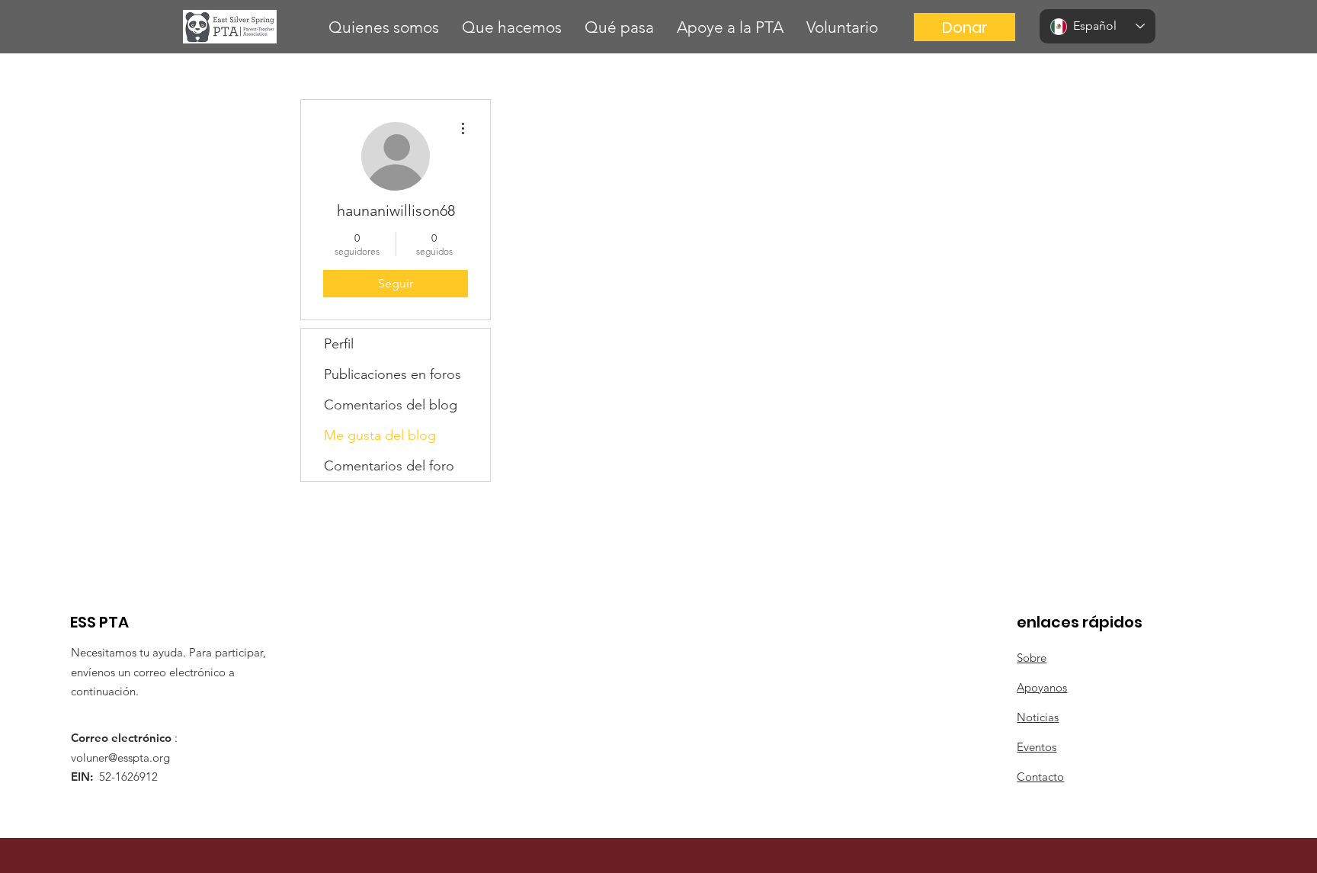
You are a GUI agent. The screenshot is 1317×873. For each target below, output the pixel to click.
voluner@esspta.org (120, 757)
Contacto (1040, 776)
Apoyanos (1042, 687)
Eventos (1036, 747)
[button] (383, 27)
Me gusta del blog (380, 435)
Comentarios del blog (390, 404)
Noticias (1038, 717)
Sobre (1031, 657)
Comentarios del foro (389, 465)
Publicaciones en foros (392, 374)
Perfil (339, 343)
